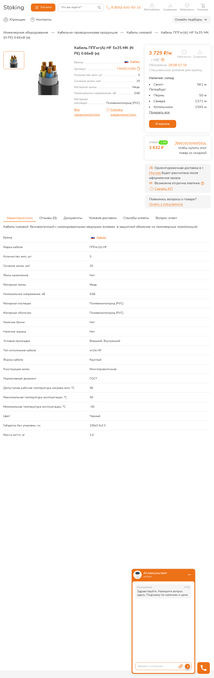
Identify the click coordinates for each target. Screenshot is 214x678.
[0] (184, 52)
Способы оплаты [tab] (136, 218)
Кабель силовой (139, 32)
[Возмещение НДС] (163, 60)
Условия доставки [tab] (103, 218)
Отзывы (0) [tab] (48, 218)
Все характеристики (87, 112)
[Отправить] (187, 666)
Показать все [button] (159, 112)
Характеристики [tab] (20, 218)
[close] (189, 575)
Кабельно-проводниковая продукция (87, 32)
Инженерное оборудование (25, 32)
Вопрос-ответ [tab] (166, 218)
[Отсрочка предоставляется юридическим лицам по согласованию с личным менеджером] (202, 183)
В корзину (162, 124)
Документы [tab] (73, 218)
